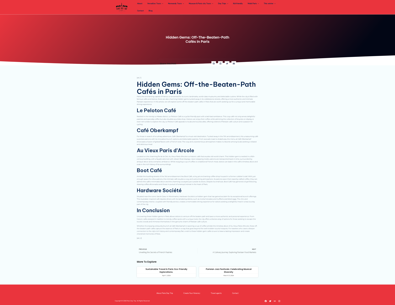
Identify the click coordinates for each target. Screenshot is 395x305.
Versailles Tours (154, 3)
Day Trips (222, 3)
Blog (150, 11)
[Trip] (275, 301)
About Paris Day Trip (164, 293)
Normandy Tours (175, 3)
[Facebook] (266, 301)
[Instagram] (279, 301)
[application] (162, 3)
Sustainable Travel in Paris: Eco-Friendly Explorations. (166, 270)
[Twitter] (270, 301)
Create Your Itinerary (191, 293)
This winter (268, 3)
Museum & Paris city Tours (200, 3)
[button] (213, 63)
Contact (140, 11)
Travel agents (216, 293)
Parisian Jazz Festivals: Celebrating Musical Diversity (229, 270)
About (139, 3)
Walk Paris (252, 3)
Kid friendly (238, 3)
